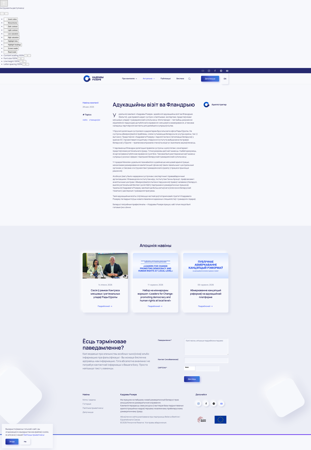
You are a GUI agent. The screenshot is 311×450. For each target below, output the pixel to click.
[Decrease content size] (25, 55)
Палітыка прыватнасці (93, 408)
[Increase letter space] (27, 64)
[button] (189, 78)
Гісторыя (87, 404)
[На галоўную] (95, 78)
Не (25, 441)
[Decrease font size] (19, 58)
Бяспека (180, 78)
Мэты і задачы (89, 399)
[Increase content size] (29, 55)
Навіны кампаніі (91, 102)
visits (85, 120)
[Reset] (2, 13)
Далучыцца (210, 78)
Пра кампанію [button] (128, 78)
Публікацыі (166, 78)
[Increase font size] (22, 58)
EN (225, 78)
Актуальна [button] (147, 78)
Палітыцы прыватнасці (33, 434)
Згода (12, 441)
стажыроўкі (94, 120)
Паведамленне (165, 340)
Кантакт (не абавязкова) (168, 359)
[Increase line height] (24, 61)
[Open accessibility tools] (4, 3)
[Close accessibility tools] (6, 13)
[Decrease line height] (21, 61)
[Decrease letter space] (24, 64)
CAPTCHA (162, 367)
